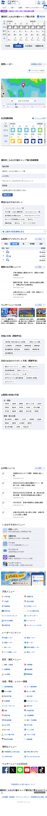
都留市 (17, 419)
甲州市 (21, 407)
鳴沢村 (30, 423)
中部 (12, 7)
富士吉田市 (8, 419)
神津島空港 (27, 345)
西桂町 (7, 423)
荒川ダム (17, 223)
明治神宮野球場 (9, 370)
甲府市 (7, 403)
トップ (4, 7)
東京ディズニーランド (11, 366)
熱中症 (5, 130)
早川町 (7, 411)
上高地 (23, 366)
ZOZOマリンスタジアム (12, 374)
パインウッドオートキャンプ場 (14, 208)
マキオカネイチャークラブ (32, 215)
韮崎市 (21, 403)
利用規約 (12, 797)
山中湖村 (21, 423)
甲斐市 (7, 407)
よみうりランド (9, 381)
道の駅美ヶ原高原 (31, 378)
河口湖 (8, 256)
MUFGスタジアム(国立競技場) (14, 378)
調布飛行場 (36, 349)
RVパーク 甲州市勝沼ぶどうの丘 (15, 219)
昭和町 (37, 411)
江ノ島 (24, 374)
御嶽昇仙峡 (8, 223)
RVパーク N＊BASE (29, 223)
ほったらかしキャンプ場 (32, 212)
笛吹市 (14, 407)
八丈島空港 (8, 345)
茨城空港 (27, 349)
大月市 (24, 419)
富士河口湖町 (9, 427)
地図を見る (7, 195)
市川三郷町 (36, 407)
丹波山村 (26, 427)
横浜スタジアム (33, 366)
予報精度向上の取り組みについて (23, 784)
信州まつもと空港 (35, 342)
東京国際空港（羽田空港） (13, 349)
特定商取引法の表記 (37, 797)
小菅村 (18, 427)
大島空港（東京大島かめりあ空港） (15, 342)
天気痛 (5, 135)
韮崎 (7, 252)
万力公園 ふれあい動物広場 (13, 212)
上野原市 (31, 419)
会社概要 (5, 797)
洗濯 (5, 141)
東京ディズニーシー (23, 370)
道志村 (39, 419)
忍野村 (14, 423)
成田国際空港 (9, 353)
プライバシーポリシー (23, 797)
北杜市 (39, 403)
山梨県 (20, 7)
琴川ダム (30, 219)
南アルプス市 (30, 403)
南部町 (21, 411)
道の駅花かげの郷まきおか (13, 215)
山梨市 (14, 403)
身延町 (14, 411)
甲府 (7, 260)
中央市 (28, 407)
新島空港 (37, 345)
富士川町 (29, 411)
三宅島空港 (18, 345)
